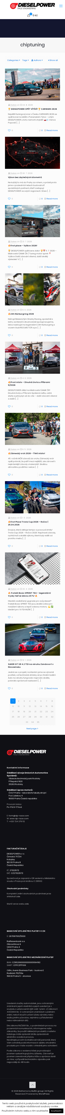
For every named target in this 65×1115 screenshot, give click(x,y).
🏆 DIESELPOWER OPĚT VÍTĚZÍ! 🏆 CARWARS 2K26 (32, 109)
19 (24, 711)
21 (35, 711)
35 (38, 722)
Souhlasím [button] (56, 1110)
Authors (37, 60)
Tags (24, 60)
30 (41, 716)
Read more (52, 130)
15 (46, 706)
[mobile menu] (60, 6)
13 (35, 706)
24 (52, 711)
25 (13, 716)
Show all (54, 60)
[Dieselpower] (32, 6)
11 (24, 706)
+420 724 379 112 (17, 821)
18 (19, 711)
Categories (12, 60)
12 (30, 706)
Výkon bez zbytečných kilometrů (25, 177)
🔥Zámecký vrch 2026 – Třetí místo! (26, 453)
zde (18, 896)
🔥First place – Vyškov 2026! (22, 245)
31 (46, 716)
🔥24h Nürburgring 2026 (21, 313)
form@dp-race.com (19, 815)
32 (52, 716)
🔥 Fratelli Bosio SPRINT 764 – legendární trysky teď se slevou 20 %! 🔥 (29, 594)
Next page (31, 728)
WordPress (44, 1093)
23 (46, 711)
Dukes (13, 105)
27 (24, 716)
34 (32, 722)
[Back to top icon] (32, 1085)
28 (30, 716)
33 (27, 722)
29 (35, 716)
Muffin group (37, 1091)
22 (41, 711)
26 (18, 716)
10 (19, 706)
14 (41, 706)
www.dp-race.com (19, 818)
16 (52, 706)
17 (13, 711)
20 (30, 711)
